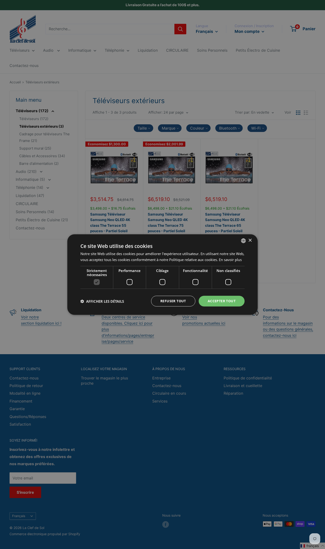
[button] (102, 301)
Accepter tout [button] (222, 301)
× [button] (250, 240)
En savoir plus (230, 259)
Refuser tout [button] (173, 301)
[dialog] (162, 274)
